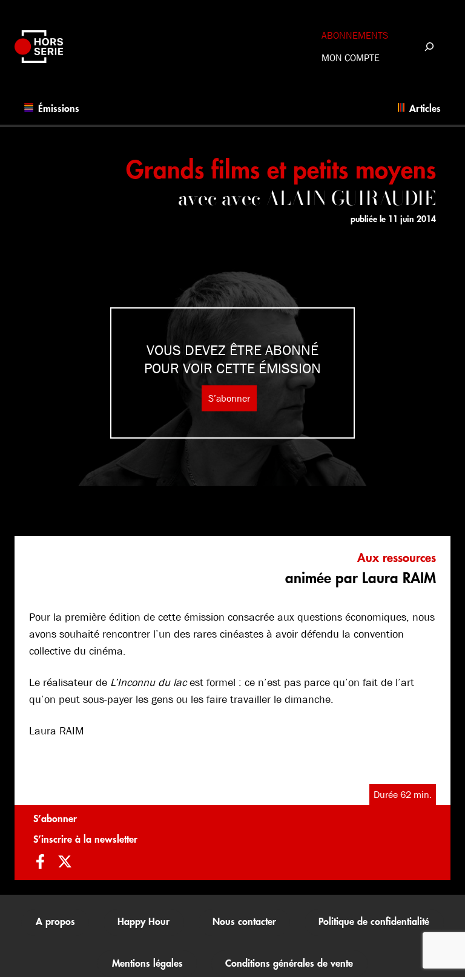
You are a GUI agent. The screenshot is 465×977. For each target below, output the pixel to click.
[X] (64, 863)
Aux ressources (396, 558)
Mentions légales (147, 964)
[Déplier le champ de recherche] (428, 46)
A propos (55, 922)
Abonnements (355, 35)
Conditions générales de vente (289, 964)
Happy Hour (143, 922)
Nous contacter (244, 922)
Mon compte (351, 57)
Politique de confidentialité (373, 922)
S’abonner (229, 398)
